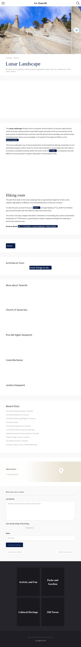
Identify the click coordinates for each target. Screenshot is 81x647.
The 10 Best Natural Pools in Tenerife (19, 411)
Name (8, 533)
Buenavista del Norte (15, 552)
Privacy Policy (40, 637)
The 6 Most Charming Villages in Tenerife (21, 418)
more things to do (39, 267)
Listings (9, 58)
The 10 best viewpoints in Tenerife (18, 426)
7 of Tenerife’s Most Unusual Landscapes (20, 430)
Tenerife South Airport (65, 552)
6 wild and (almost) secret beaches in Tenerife (22, 433)
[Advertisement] (40, 99)
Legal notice (31, 637)
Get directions (13, 474)
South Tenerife (11, 140)
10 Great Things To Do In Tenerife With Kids (21, 445)
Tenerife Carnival (12, 422)
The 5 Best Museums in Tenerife (17, 415)
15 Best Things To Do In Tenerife (17, 437)
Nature (16, 58)
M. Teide (52, 151)
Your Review (10, 499)
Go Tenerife (40, 3)
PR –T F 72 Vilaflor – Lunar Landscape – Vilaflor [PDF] (37, 226)
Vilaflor (35, 208)
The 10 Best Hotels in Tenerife (17, 441)
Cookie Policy (49, 637)
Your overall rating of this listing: (17, 524)
